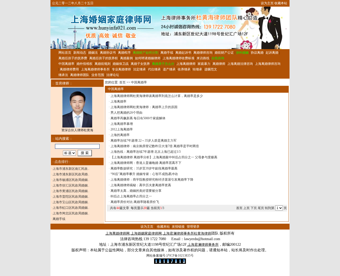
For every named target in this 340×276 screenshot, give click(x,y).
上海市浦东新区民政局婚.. (71, 174)
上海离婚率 (118, 101)
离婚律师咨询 (202, 52)
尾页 (261, 208)
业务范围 (97, 75)
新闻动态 (79, 52)
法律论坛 (112, 75)
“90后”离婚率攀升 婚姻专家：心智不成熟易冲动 (144, 174)
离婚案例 (126, 58)
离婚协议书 (108, 52)
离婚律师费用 (69, 69)
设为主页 (267, 3)
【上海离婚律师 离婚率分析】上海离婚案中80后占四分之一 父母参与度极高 (163, 157)
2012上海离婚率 (121, 129)
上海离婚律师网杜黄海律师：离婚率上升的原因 (143, 107)
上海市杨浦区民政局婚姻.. (71, 180)
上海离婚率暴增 (121, 124)
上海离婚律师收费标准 (178, 58)
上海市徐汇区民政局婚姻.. (71, 185)
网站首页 (64, 52)
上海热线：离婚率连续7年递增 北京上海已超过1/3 (145, 152)
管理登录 (193, 226)
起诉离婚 (272, 52)
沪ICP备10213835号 (180, 255)
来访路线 (203, 58)
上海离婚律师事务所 (95, 69)
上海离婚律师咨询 (267, 64)
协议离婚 (257, 52)
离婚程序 (124, 52)
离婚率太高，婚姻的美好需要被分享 (136, 191)
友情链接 (178, 226)
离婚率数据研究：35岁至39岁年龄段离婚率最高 (143, 168)
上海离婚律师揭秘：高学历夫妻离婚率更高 (140, 185)
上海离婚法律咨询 (240, 64)
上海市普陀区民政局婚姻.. (71, 196)
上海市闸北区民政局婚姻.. (71, 213)
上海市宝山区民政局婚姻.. (71, 202)
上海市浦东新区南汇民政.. (71, 169)
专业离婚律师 (121, 69)
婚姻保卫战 (121, 64)
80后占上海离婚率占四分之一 (131, 196)
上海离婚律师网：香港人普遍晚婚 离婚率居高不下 (145, 163)
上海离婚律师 (186, 64)
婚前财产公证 (224, 52)
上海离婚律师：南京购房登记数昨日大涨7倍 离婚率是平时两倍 (154, 146)
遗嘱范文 (210, 69)
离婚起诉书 (183, 52)
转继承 (197, 69)
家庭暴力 (204, 64)
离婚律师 (218, 64)
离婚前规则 (102, 64)
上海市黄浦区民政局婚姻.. (71, 191)
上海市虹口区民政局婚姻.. (71, 208)
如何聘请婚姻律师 (147, 58)
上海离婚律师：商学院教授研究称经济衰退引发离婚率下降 (151, 179)
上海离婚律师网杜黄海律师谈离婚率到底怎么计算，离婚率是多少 (156, 96)
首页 (122, 82)
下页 (253, 208)
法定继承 (139, 69)
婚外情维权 (84, 64)
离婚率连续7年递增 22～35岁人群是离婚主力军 (143, 140)
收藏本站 (280, 3)
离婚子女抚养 (140, 64)
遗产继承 (169, 69)
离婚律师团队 (79, 75)
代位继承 (154, 69)
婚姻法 (93, 52)
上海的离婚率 (120, 135)
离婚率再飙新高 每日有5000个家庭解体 (137, 118)
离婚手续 (166, 52)
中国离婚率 (66, 64)
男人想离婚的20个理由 (126, 112)
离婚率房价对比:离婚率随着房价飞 (134, 202)
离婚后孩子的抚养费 (72, 58)
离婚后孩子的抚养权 (103, 58)
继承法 (63, 75)
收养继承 (184, 69)
